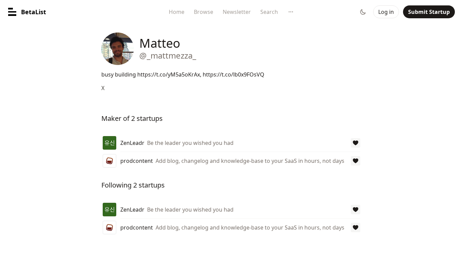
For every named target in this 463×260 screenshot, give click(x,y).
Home (176, 12)
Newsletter (237, 12)
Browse (203, 12)
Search (269, 12)
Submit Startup (429, 12)
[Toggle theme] (363, 12)
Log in (386, 12)
